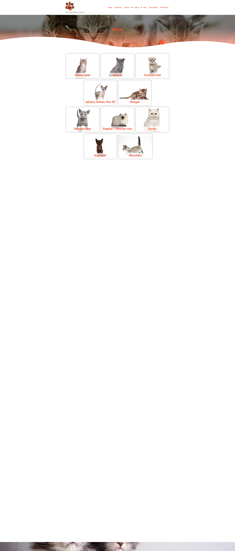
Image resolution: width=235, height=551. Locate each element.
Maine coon (82, 75)
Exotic (152, 128)
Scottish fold (152, 75)
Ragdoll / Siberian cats (117, 128)
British (117, 75)
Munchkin (135, 155)
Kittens (127, 7)
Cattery (136, 7)
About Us (118, 7)
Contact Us (164, 7)
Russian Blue (82, 128)
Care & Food (153, 7)
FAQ (144, 7)
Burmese (100, 155)
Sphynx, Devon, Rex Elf (100, 102)
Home (110, 7)
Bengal (134, 102)
